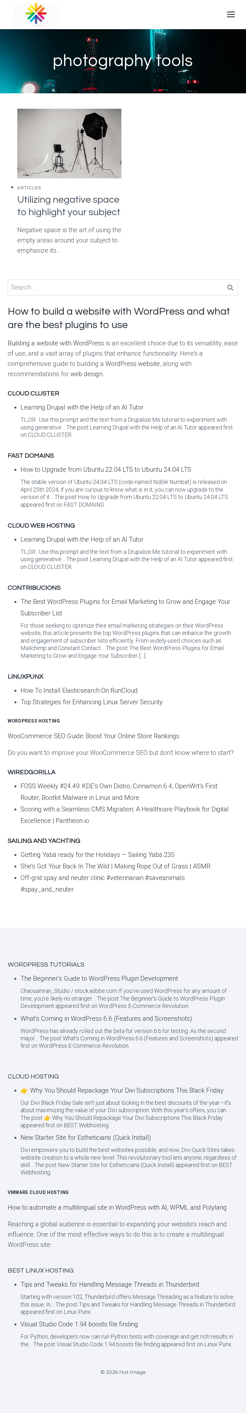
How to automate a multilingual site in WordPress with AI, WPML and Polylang (117, 1207)
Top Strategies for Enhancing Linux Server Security (91, 702)
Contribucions (34, 588)
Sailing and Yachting (44, 841)
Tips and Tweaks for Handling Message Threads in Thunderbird (109, 1284)
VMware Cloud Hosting (38, 1192)
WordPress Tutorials (46, 964)
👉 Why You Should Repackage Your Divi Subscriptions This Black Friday (122, 1090)
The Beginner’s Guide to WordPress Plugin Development (99, 978)
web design (86, 374)
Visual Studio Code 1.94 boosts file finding (79, 1324)
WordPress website (132, 364)
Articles (29, 188)
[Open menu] (230, 14)
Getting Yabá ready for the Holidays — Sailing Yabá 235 (97, 855)
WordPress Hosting (34, 720)
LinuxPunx (25, 676)
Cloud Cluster (33, 393)
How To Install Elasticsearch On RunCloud (79, 690)
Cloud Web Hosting (41, 525)
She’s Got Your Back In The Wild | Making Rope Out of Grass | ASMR (115, 866)
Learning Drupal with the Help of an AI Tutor (82, 407)
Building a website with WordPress (56, 343)
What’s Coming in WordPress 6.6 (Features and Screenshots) (106, 1018)
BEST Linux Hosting (41, 1270)
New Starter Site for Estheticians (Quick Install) (85, 1137)
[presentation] (69, 143)
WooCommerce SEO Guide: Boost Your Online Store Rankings (93, 736)
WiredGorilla (31, 772)
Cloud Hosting (33, 1076)
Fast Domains (31, 456)
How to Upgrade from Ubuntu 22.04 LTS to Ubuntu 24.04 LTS (105, 469)
